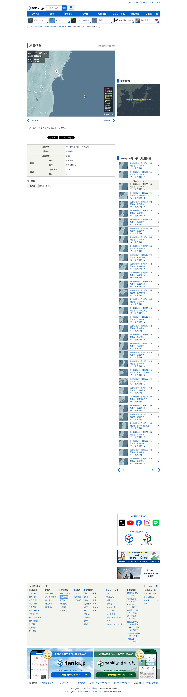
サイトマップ (147, 2)
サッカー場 (110, 607)
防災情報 (68, 14)
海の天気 (110, 597)
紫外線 (87, 614)
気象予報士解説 (150, 593)
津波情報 (63, 600)
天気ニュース (152, 14)
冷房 (94, 604)
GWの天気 (132, 606)
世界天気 (32, 597)
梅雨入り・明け (133, 611)
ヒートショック (133, 629)
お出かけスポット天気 (115, 624)
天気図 (85, 14)
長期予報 (32, 607)
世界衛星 (77, 600)
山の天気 (110, 593)
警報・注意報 (65, 593)
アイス (95, 607)
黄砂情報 (32, 631)
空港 (108, 600)
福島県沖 (69, 151)
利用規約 (82, 683)
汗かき (95, 597)
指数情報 (102, 14)
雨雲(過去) (49, 593)
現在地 (71, 9)
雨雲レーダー (34, 611)
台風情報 (63, 607)
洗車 (86, 621)
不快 (94, 600)
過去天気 (48, 604)
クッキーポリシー (122, 683)
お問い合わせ (152, 683)
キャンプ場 (110, 614)
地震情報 (64, 597)
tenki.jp (36, 8)
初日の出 (132, 640)
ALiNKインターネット (62, 683)
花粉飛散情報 (132, 594)
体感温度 (87, 617)
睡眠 (86, 624)
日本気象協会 (45, 683)
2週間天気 (33, 604)
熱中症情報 (132, 617)
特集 (145, 603)
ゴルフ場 (110, 611)
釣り (108, 621)
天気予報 (35, 14)
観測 (52, 14)
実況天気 (48, 600)
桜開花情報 (132, 600)
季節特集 (135, 14)
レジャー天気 (118, 14)
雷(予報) (32, 624)
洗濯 (86, 597)
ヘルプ (157, 2)
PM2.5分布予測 (35, 617)
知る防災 (63, 611)
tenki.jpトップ (135, 2)
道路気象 (32, 628)
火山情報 (63, 604)
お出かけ (87, 604)
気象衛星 (77, 597)
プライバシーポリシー (100, 683)
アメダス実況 (50, 597)
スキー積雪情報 (133, 634)
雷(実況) (48, 607)
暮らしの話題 (149, 597)
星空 (86, 607)
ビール (95, 611)
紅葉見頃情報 (133, 623)
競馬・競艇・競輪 (113, 617)
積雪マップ (33, 614)
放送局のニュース (151, 600)
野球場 (109, 604)
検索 (64, 8)
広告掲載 (138, 683)
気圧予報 (32, 600)
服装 (86, 600)
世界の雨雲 (33, 621)
